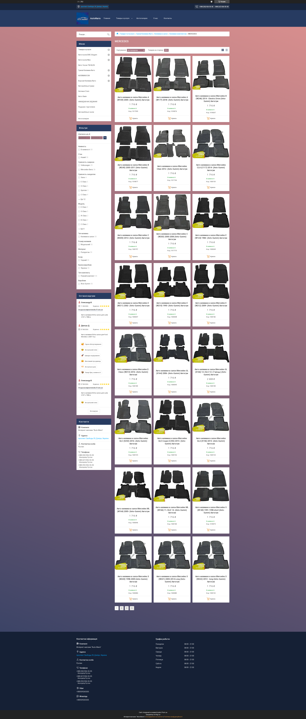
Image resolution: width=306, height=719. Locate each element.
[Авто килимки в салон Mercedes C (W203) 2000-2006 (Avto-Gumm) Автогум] (172, 212)
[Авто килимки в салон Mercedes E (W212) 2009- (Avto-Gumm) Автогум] (210, 281)
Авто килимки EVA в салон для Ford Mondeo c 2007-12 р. (94, 336)
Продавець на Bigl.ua (153, 714)
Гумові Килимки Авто (144, 34)
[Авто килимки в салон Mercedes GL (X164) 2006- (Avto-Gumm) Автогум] (172, 347)
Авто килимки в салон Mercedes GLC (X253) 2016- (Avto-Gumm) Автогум (133, 441)
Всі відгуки (94, 411)
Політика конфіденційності (173, 717)
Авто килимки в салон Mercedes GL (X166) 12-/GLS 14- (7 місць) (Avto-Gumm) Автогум (211, 372)
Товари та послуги (127, 34)
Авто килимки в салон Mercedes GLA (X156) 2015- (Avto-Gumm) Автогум (211, 441)
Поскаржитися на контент (154, 717)
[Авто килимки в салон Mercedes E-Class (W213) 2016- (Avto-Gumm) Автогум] (133, 347)
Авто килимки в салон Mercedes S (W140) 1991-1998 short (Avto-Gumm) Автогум (211, 510)
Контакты (168, 18)
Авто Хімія (82, 96)
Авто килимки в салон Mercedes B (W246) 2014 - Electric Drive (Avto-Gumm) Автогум (211, 98)
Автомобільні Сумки (86, 86)
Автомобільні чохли (86, 112)
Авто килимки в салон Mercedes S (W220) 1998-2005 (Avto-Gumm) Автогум (133, 579)
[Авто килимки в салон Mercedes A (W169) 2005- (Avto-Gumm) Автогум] (133, 74)
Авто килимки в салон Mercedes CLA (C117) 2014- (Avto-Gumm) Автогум (211, 167)
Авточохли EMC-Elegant (87, 55)
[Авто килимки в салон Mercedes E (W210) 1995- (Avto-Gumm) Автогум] (172, 281)
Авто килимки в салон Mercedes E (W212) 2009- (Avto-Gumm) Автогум (211, 304)
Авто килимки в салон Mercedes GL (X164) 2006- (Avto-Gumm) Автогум (172, 372)
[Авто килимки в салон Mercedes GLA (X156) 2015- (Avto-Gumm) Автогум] (210, 416)
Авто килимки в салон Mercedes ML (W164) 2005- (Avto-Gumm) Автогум (133, 510)
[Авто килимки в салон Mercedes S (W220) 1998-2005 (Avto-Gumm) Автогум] (133, 554)
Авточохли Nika (84, 60)
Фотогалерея (141, 18)
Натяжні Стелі (83, 91)
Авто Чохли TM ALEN (86, 65)
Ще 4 (82, 229)
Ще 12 (83, 199)
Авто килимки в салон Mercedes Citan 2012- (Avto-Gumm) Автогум (172, 167)
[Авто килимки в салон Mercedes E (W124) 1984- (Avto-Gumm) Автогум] (210, 212)
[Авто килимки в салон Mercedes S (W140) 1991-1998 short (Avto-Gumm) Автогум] (210, 485)
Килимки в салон (161, 34)
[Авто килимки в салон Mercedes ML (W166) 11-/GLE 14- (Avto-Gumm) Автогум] (172, 485)
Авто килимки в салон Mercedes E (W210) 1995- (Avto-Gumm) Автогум (172, 304)
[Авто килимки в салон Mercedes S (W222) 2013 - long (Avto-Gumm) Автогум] (210, 554)
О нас (155, 18)
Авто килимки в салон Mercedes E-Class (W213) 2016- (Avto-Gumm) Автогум (133, 372)
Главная (107, 18)
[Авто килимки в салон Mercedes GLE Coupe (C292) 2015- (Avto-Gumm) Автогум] (172, 416)
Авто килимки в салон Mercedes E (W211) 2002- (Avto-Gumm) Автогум (133, 304)
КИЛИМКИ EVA (84, 76)
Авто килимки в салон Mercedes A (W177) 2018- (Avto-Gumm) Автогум (172, 98)
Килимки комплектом (177, 34)
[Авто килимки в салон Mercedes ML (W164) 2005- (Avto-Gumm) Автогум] (133, 485)
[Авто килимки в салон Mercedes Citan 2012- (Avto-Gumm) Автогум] (172, 143)
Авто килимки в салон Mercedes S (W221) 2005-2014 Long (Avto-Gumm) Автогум (172, 579)
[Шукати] (108, 34)
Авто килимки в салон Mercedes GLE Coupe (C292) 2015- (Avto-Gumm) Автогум (172, 441)
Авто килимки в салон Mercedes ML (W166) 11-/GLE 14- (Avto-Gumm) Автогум (172, 510)
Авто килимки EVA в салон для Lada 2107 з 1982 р (94, 316)
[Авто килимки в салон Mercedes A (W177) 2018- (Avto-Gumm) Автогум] (172, 74)
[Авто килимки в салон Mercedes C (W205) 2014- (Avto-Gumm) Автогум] (133, 212)
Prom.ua (164, 712)
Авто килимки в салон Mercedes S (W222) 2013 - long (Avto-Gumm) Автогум (211, 579)
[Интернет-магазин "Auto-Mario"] (82, 18)
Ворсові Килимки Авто (87, 81)
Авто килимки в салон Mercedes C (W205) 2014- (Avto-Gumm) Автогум (133, 236)
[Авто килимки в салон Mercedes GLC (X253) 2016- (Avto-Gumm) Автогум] (133, 416)
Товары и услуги (122, 18)
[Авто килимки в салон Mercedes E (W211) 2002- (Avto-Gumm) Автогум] (133, 281)
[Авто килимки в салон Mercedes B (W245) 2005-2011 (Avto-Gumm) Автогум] (133, 143)
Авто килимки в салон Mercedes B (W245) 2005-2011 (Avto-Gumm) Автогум (133, 167)
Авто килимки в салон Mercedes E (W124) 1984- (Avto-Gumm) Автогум (211, 236)
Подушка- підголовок (86, 107)
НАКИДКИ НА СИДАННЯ (87, 102)
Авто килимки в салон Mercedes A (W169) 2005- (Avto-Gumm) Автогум (133, 98)
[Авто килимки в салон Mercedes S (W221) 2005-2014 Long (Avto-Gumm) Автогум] (172, 554)
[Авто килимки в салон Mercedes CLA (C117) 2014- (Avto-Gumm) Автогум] (210, 143)
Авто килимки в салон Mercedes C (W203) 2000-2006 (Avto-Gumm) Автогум (172, 236)
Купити (135, 118)
